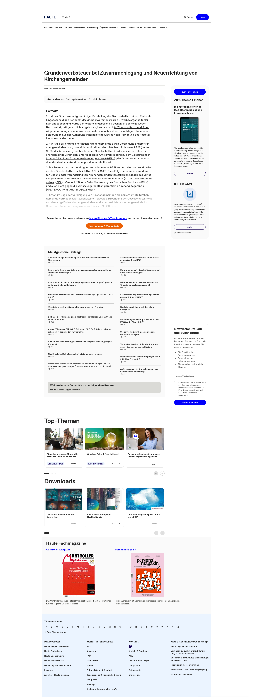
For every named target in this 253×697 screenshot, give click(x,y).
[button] (202, 17)
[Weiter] (162, 473)
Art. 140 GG (54, 189)
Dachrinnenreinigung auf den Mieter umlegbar (137, 308)
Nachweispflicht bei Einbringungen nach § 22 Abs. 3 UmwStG (140, 357)
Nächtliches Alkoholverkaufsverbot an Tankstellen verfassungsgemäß (139, 283)
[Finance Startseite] (50, 17)
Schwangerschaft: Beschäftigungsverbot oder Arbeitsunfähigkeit (140, 271)
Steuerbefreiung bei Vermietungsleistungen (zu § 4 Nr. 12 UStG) (140, 296)
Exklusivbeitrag (55, 463)
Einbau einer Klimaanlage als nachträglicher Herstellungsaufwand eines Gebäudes (80, 318)
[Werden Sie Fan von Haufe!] (130, 646)
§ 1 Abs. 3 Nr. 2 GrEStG (96, 171)
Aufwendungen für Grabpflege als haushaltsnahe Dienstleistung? (139, 370)
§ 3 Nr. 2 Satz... (107, 206)
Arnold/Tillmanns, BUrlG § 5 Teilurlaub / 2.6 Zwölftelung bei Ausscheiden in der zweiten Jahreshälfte (79, 330)
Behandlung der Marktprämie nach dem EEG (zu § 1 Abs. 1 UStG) (139, 320)
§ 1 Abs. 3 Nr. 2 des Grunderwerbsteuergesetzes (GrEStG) (81, 158)
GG (59, 182)
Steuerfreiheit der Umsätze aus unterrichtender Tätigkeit (138, 333)
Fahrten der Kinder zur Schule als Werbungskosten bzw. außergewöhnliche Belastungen (80, 271)
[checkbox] (175, 382)
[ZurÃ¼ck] (156, 473)
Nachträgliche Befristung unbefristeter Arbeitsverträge (75, 354)
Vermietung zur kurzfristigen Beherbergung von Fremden (75, 307)
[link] (48, 27)
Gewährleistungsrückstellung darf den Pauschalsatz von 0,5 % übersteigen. (78, 258)
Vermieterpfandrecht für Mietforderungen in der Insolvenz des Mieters (139, 345)
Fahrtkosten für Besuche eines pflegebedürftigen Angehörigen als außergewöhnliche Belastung (80, 283)
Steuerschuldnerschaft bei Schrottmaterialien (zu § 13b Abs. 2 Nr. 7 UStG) (80, 296)
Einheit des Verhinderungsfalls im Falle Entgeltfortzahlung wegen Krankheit (80, 343)
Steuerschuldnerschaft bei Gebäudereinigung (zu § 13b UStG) (139, 258)
